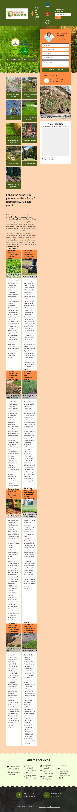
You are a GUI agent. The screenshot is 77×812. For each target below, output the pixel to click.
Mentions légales (44, 807)
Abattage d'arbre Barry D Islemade (31, 777)
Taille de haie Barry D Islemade (48, 772)
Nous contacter (30, 60)
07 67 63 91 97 (37, 17)
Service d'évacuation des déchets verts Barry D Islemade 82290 (64, 773)
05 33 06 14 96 (37, 10)
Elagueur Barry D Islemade (14, 773)
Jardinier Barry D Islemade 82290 (14, 768)
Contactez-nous (55, 807)
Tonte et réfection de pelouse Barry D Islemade (31, 769)
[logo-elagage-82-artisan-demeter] (17, 13)
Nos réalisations (13, 60)
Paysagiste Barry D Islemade (48, 767)
